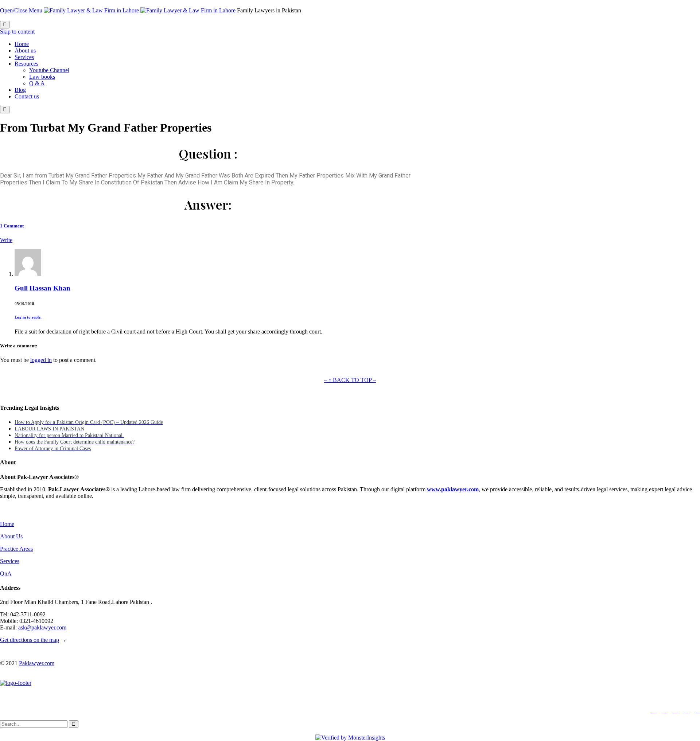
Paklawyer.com (36, 663)
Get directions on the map (29, 640)
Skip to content (17, 31)
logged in (41, 360)
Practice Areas (16, 549)
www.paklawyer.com (453, 489)
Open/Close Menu (21, 10)
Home (7, 524)
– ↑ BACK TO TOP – (350, 380)
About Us (11, 536)
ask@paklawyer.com (42, 627)
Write (6, 240)
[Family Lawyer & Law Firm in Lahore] (140, 10)
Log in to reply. (28, 317)
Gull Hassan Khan (42, 288)
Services (9, 561)
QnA (6, 573)
